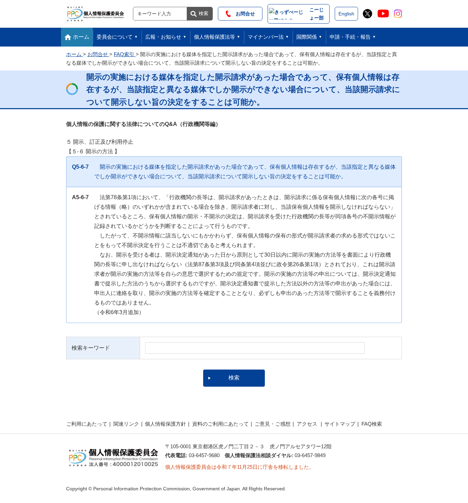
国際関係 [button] (306, 37)
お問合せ (243, 13)
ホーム (81, 37)
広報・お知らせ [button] (163, 37)
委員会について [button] (115, 37)
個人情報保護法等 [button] (214, 37)
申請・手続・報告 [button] (350, 37)
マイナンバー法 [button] (266, 37)
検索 (203, 13)
